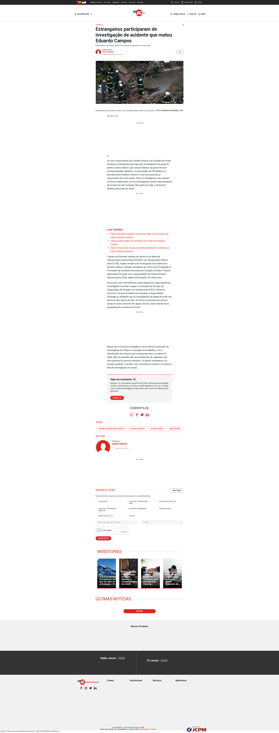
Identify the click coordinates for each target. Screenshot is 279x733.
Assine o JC (117, 398)
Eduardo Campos (137, 429)
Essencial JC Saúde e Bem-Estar (139, 501)
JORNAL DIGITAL (179, 14)
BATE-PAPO (189, 2)
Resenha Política (165, 509)
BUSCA (176, 2)
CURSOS (124, 2)
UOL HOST (107, 2)
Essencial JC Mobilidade (137, 509)
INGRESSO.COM (96, 2)
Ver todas (177, 490)
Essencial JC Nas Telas (167, 501)
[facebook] (137, 414)
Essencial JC (103, 501)
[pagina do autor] (103, 447)
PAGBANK (115, 2)
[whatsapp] (131, 414)
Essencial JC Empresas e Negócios (108, 509)
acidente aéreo (157, 429)
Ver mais (139, 611)
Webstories (109, 551)
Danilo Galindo (108, 52)
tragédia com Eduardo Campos (111, 429)
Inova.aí (131, 516)
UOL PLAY (132, 2)
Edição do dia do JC (106, 516)
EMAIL (200, 2)
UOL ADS (140, 2)
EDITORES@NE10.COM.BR (147, 729)
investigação (175, 429)
